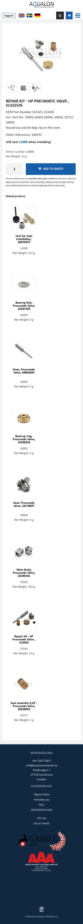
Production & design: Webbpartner (41, 916)
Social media (42, 823)
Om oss (41, 818)
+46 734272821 (41, 760)
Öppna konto (41, 794)
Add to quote (53, 168)
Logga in (9, 15)
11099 (23, 141)
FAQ (41, 804)
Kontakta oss (41, 799)
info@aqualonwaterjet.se (41, 765)
